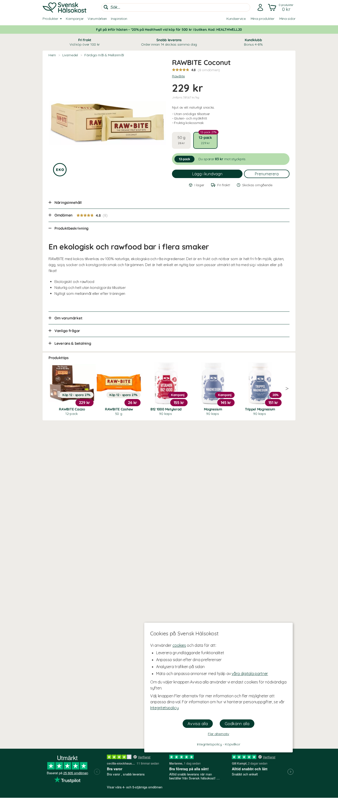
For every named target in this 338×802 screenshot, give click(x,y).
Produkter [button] (50, 18)
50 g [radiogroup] (181, 140)
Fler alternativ (218, 734)
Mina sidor (287, 18)
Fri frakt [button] (85, 42)
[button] (281, 7)
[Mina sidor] (260, 7)
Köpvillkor (232, 744)
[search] (175, 7)
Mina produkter (262, 18)
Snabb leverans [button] (169, 42)
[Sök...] (106, 7)
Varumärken (97, 18)
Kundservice (236, 18)
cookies (179, 645)
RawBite (178, 76)
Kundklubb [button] (253, 42)
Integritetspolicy (164, 707)
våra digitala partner (250, 673)
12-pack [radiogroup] (208, 138)
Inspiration (119, 18)
